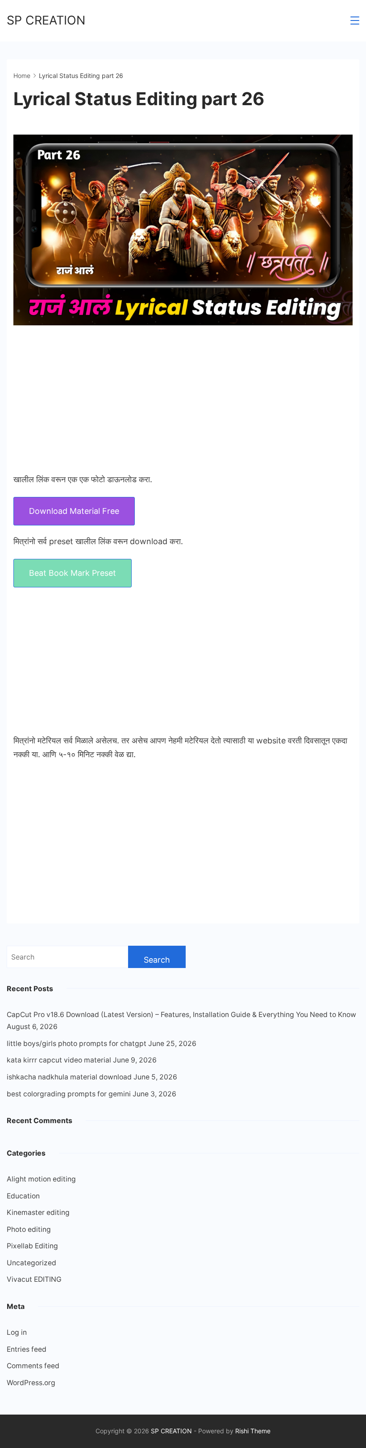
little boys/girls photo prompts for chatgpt (76, 1043)
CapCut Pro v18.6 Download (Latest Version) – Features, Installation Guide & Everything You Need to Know (181, 1014)
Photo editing (29, 1229)
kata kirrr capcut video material (59, 1060)
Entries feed (26, 1349)
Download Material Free (74, 511)
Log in (17, 1332)
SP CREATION (46, 20)
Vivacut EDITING (34, 1279)
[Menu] (354, 20)
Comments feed (33, 1366)
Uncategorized (31, 1263)
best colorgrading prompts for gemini (69, 1094)
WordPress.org (31, 1382)
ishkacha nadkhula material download (69, 1077)
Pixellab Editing (32, 1246)
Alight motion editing (41, 1179)
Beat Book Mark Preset (72, 573)
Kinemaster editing (38, 1212)
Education (23, 1196)
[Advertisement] (183, 399)
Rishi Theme (252, 1431)
